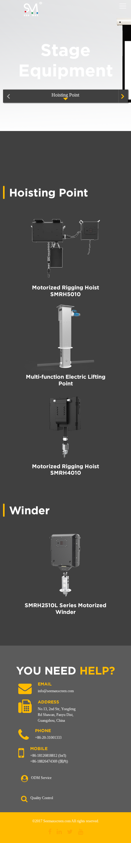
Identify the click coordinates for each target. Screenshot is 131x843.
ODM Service (41, 778)
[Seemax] (33, 9)
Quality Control (41, 798)
